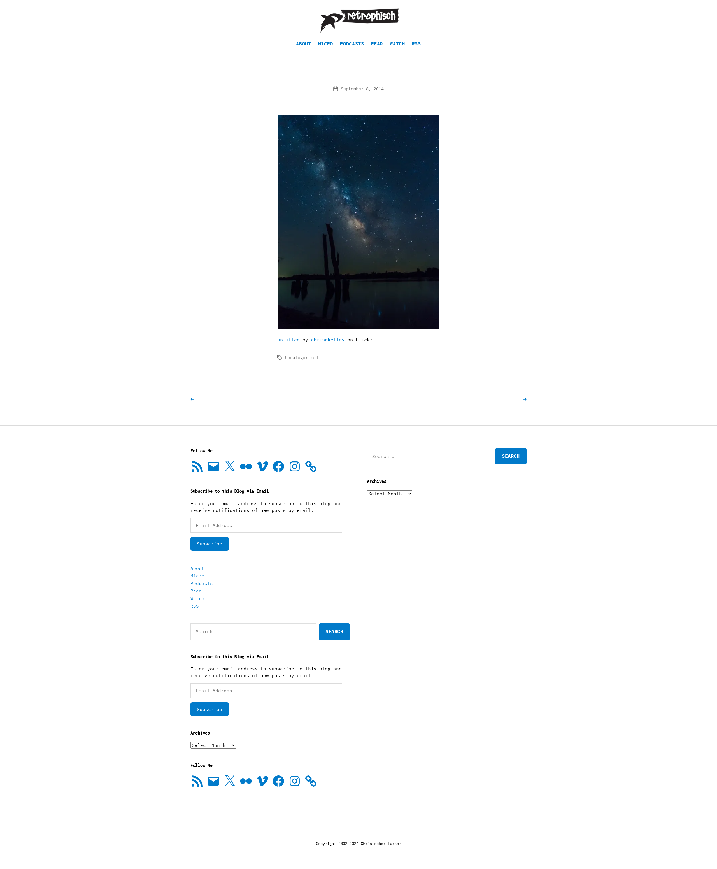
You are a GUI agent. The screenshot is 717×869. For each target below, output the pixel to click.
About (303, 44)
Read (377, 44)
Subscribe (209, 544)
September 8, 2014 (362, 88)
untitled (288, 340)
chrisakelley (327, 340)
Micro (325, 44)
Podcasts (352, 44)
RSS (416, 44)
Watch (397, 44)
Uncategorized (301, 357)
